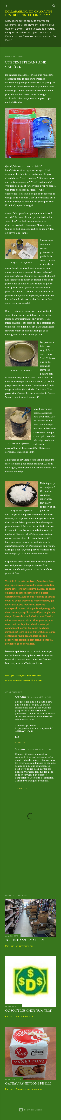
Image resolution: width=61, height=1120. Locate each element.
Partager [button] (9, 675)
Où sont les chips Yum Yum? (28, 1010)
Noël (40, 680)
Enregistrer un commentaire (29, 1089)
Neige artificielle (29, 680)
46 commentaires (24, 1016)
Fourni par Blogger (33, 1109)
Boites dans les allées (24, 940)
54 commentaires (24, 946)
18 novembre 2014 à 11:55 (39, 697)
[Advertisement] (30, 865)
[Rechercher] (54, 5)
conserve (17, 680)
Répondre (21, 742)
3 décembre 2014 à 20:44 (39, 749)
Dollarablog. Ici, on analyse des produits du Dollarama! (29, 13)
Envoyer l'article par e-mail (28, 675)
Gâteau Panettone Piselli (28, 1083)
